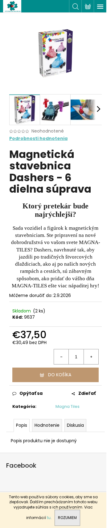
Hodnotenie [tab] (47, 425)
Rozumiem (67, 517)
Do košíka (59, 375)
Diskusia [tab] (75, 425)
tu (49, 517)
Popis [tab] (21, 425)
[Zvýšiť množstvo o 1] (91, 356)
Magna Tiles (68, 406)
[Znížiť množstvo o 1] (61, 356)
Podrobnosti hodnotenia (38, 139)
